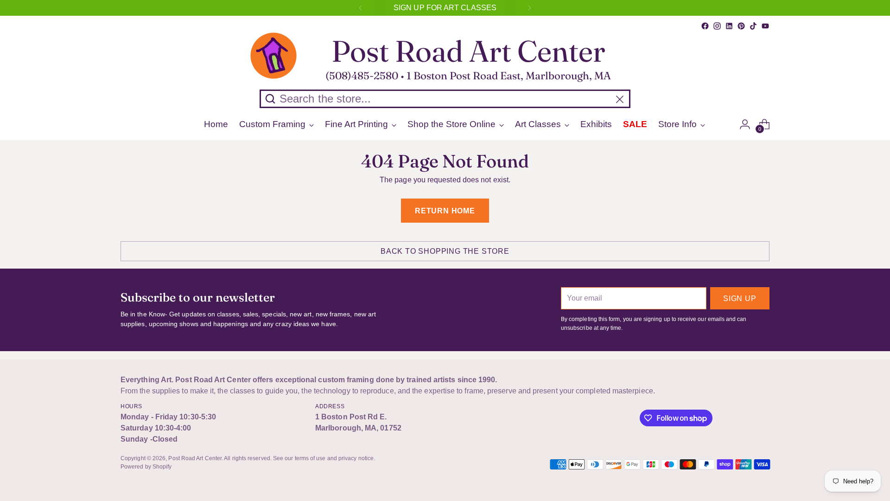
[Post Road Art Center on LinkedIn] (729, 26)
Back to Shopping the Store (445, 251)
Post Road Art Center (195, 458)
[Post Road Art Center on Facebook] (705, 26)
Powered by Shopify (146, 466)
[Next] (529, 8)
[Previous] (360, 8)
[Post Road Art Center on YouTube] (765, 26)
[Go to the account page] (745, 124)
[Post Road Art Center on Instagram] (717, 26)
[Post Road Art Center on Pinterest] (741, 26)
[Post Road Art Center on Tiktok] (753, 26)
